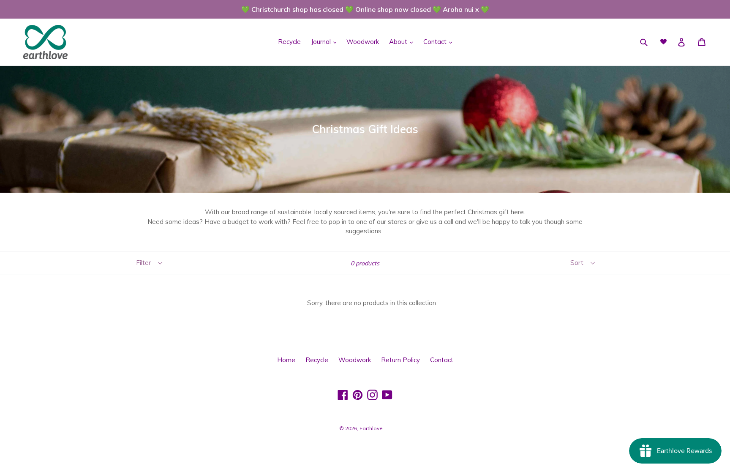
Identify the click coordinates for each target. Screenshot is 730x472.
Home (286, 360)
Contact (435, 42)
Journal (321, 42)
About (399, 42)
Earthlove (371, 428)
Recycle (289, 42)
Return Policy (400, 360)
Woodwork (362, 42)
